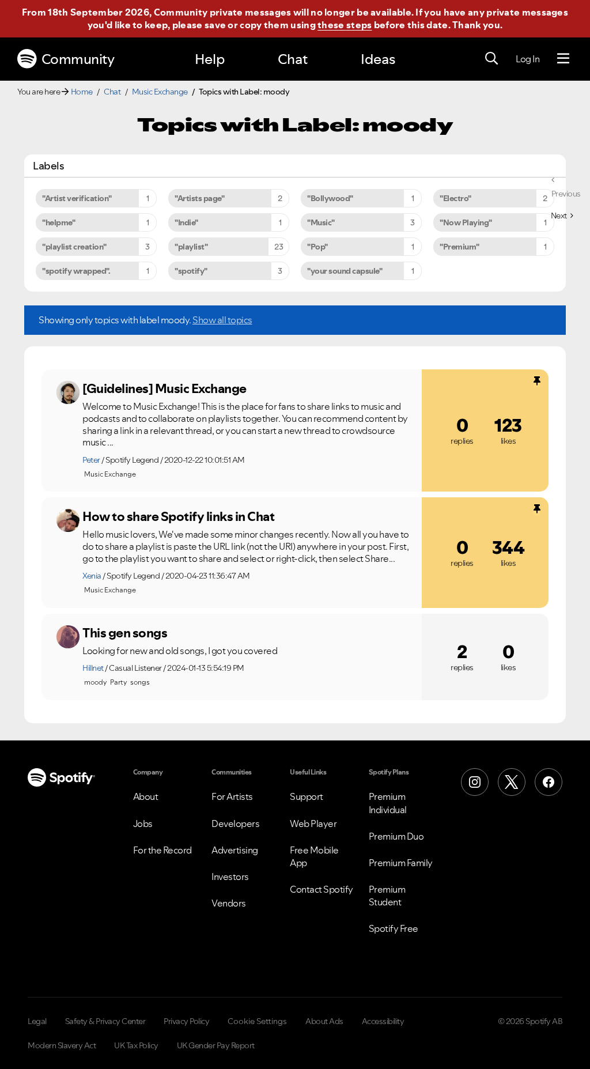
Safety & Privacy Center (105, 1021)
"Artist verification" (77, 198)
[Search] (491, 58)
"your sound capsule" (344, 271)
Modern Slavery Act (62, 1045)
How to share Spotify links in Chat (178, 516)
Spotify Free (393, 928)
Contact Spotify (321, 889)
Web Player (313, 823)
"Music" (321, 222)
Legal (37, 1021)
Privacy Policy (186, 1021)
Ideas (378, 59)
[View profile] (68, 392)
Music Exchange (160, 91)
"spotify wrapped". (76, 271)
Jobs (143, 823)
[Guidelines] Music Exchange (164, 388)
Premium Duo (396, 836)
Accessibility (383, 1021)
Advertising (234, 850)
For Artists (232, 796)
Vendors (228, 903)
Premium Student (387, 895)
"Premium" (459, 246)
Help (210, 59)
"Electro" (455, 198)
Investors (230, 876)
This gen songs (124, 632)
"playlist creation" (74, 246)
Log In (527, 58)
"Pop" (317, 246)
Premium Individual (388, 802)
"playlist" (191, 246)
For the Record (162, 850)
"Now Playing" (466, 222)
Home (82, 91)
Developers (235, 823)
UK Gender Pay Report (216, 1045)
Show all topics (222, 319)
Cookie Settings (257, 1021)
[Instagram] (475, 782)
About (145, 796)
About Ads (324, 1021)
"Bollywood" (330, 198)
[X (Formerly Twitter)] (511, 782)
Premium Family (401, 862)
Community (78, 59)
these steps (344, 24)
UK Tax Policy (136, 1045)
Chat (293, 59)
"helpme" (58, 222)
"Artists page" (199, 198)
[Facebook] (548, 782)
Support (306, 796)
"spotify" (191, 271)
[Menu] (563, 59)
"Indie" (186, 222)
